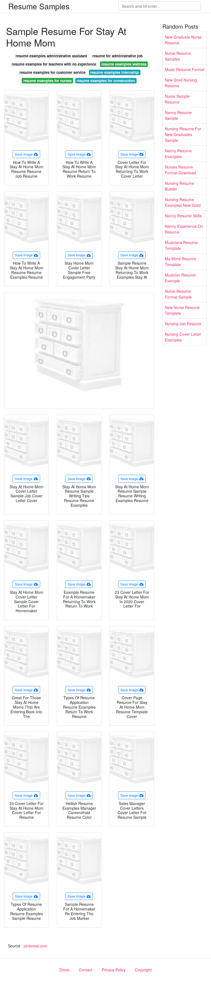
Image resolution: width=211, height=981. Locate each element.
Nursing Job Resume (183, 323)
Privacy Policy (114, 969)
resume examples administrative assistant (51, 55)
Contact (85, 969)
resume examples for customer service (52, 72)
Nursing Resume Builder (179, 186)
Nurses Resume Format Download (180, 169)
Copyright (143, 969)
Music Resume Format (184, 69)
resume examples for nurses (47, 80)
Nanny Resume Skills (183, 215)
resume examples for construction (106, 80)
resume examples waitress (123, 64)
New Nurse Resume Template (182, 310)
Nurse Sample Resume (177, 99)
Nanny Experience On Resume (184, 229)
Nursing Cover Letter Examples (183, 337)
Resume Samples (39, 6)
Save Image (24, 154)
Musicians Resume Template (181, 245)
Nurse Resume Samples (178, 56)
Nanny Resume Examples (178, 153)
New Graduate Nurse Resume (183, 39)
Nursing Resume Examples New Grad (183, 202)
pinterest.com (35, 946)
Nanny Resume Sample (178, 115)
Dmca (64, 969)
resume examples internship (114, 72)
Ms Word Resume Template (180, 261)
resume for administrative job (117, 55)
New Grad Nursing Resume (181, 82)
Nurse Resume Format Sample (178, 294)
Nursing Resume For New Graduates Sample (183, 134)
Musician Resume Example (180, 277)
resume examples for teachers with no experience (54, 64)
